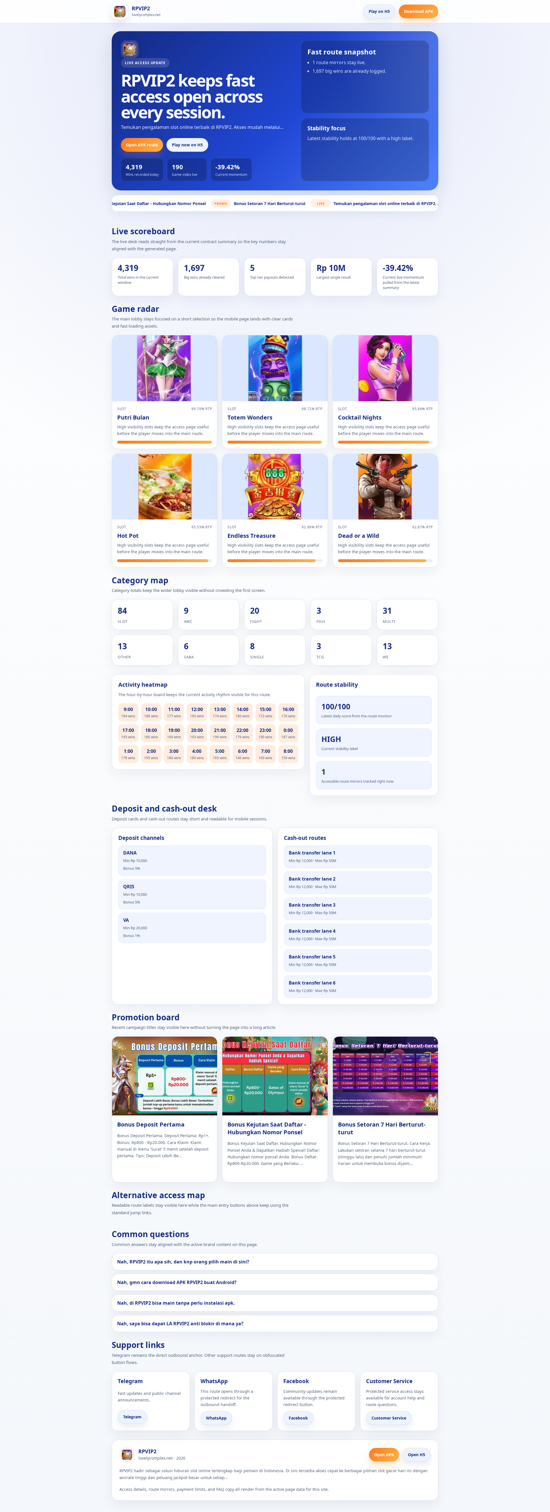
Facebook (298, 1418)
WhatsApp (216, 1418)
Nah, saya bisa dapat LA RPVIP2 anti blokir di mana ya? (180, 1323)
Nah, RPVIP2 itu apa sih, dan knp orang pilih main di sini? (183, 1262)
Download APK (418, 11)
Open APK (384, 1454)
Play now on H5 (187, 144)
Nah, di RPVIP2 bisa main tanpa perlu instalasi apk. (176, 1303)
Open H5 (416, 1454)
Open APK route (142, 144)
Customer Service (389, 1418)
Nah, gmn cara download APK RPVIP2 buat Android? (177, 1282)
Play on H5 (379, 11)
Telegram (132, 1417)
